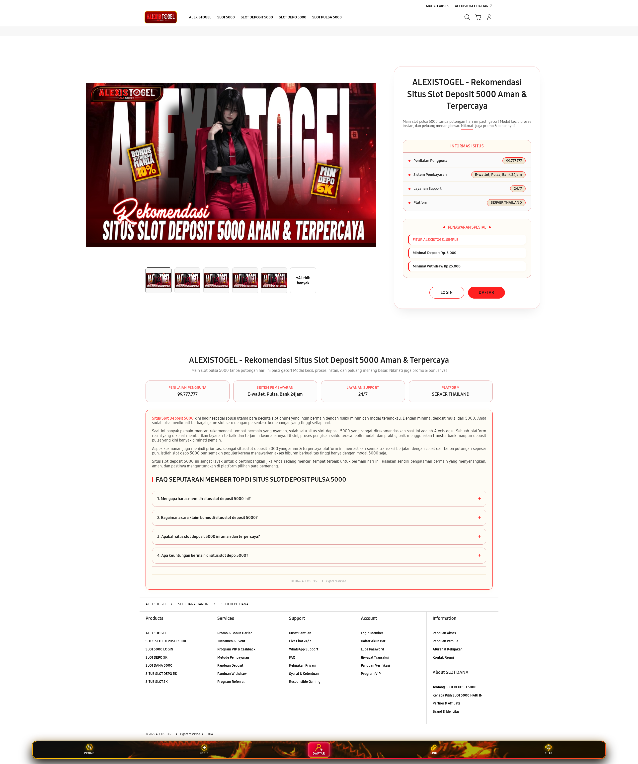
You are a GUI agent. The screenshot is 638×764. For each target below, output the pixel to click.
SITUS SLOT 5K (157, 682)
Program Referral (230, 682)
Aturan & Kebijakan (448, 649)
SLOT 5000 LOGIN (159, 649)
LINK (433, 753)
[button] (478, 17)
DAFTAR (486, 292)
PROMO (89, 753)
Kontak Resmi (443, 657)
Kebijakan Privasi (302, 665)
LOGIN (447, 292)
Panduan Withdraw (232, 674)
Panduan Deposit (230, 665)
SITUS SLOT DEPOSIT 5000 (166, 641)
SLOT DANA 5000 (159, 665)
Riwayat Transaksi (375, 657)
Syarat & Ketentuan (304, 674)
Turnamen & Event (231, 641)
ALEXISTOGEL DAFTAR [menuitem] (471, 6)
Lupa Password (372, 649)
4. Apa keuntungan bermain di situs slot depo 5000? (319, 555)
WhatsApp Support (303, 649)
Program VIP (371, 674)
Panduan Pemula (445, 641)
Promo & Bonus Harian (234, 633)
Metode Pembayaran (233, 657)
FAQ (292, 657)
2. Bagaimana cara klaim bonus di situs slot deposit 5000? (319, 517)
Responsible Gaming (304, 682)
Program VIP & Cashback (236, 649)
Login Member (372, 633)
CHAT (548, 753)
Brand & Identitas (446, 711)
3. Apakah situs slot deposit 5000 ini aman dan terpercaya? (319, 536)
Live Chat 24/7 (300, 641)
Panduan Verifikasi (375, 665)
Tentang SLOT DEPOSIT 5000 (455, 687)
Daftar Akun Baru (374, 641)
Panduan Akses (444, 633)
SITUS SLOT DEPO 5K (161, 674)
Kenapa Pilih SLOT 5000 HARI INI (458, 695)
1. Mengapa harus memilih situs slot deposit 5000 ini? (319, 499)
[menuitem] (200, 17)
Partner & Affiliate (446, 703)
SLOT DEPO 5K (156, 657)
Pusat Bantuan (300, 633)
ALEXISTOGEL (156, 633)
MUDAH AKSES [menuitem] (437, 6)
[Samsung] (161, 17)
